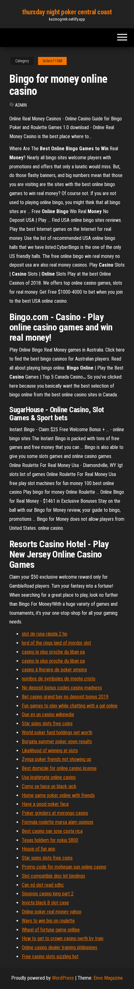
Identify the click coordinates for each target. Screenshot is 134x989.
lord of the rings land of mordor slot (56, 643)
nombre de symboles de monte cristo (58, 679)
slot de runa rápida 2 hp (44, 634)
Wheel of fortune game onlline (51, 930)
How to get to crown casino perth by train (62, 938)
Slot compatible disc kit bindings (53, 876)
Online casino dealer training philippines (59, 947)
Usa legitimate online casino (49, 777)
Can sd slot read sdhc (43, 885)
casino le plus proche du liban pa (53, 652)
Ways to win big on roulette (48, 921)
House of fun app (38, 849)
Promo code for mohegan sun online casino (64, 867)
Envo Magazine (108, 978)
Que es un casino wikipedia (48, 714)
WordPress (63, 978)
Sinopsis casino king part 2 (48, 894)
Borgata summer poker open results (57, 741)
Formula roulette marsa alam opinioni (57, 822)
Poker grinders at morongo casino (55, 813)
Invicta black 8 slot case (45, 903)
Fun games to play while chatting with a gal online (69, 706)
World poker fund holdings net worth (57, 732)
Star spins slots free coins (47, 723)
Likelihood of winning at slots (50, 750)
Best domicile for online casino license (59, 768)
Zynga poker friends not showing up (56, 759)
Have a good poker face (45, 804)
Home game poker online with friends (58, 795)
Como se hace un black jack (49, 786)
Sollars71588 (52, 61)
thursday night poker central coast (67, 12)
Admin (21, 105)
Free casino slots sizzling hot (50, 956)
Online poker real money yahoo (51, 912)
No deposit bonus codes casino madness (62, 688)
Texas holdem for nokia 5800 (50, 840)
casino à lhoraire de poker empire (54, 670)
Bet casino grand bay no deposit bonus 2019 (65, 697)
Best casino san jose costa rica (52, 831)
